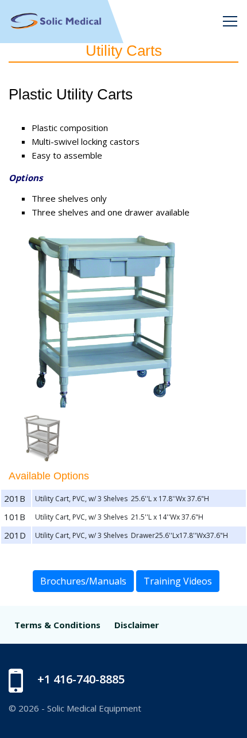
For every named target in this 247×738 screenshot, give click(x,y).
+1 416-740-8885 (81, 679)
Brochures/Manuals (83, 581)
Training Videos (178, 581)
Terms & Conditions (57, 625)
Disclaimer (136, 625)
